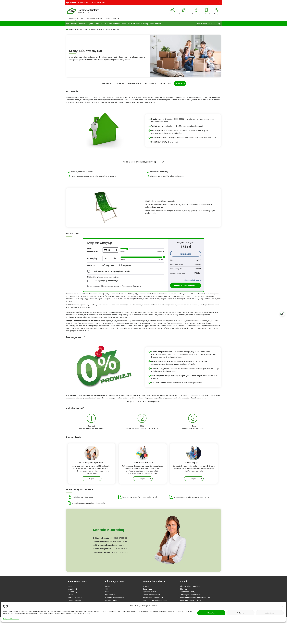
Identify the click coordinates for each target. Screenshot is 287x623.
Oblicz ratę (119, 83)
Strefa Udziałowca (75, 597)
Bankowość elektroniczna (132, 24)
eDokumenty (196, 14)
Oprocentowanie (149, 592)
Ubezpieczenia (155, 24)
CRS (106, 589)
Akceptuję (211, 613)
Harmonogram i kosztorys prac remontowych (191, 497)
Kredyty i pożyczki (86, 24)
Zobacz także (166, 83)
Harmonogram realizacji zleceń (155, 600)
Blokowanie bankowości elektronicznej (195, 597)
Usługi (145, 24)
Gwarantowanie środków (114, 597)
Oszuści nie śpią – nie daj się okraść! (87, 2)
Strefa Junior (183, 14)
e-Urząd (146, 586)
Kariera (70, 594)
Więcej (91, 478)
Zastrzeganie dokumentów (190, 594)
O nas (70, 586)
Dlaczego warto (134, 83)
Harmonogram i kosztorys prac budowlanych (139, 497)
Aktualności (72, 589)
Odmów (240, 613)
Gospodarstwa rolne (94, 18)
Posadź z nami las (74, 600)
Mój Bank (207, 14)
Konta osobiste (72, 24)
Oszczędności (100, 24)
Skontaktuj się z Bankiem (190, 586)
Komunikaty (72, 592)
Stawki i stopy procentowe (153, 597)
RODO (107, 586)
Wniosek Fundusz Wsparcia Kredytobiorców (88, 503)
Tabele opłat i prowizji (151, 594)
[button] (282, 606)
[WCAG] (282, 314)
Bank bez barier (111, 600)
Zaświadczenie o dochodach (83, 497)
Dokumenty (180, 83)
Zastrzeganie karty (187, 592)
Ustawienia (269, 613)
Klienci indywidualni (75, 18)
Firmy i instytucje (112, 18)
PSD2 (107, 592)
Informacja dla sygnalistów (190, 600)
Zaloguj (216, 14)
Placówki (183, 589)
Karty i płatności (114, 24)
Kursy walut (147, 589)
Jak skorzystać (150, 83)
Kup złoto (172, 14)
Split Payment (110, 594)
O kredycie (106, 83)
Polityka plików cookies (11, 619)
